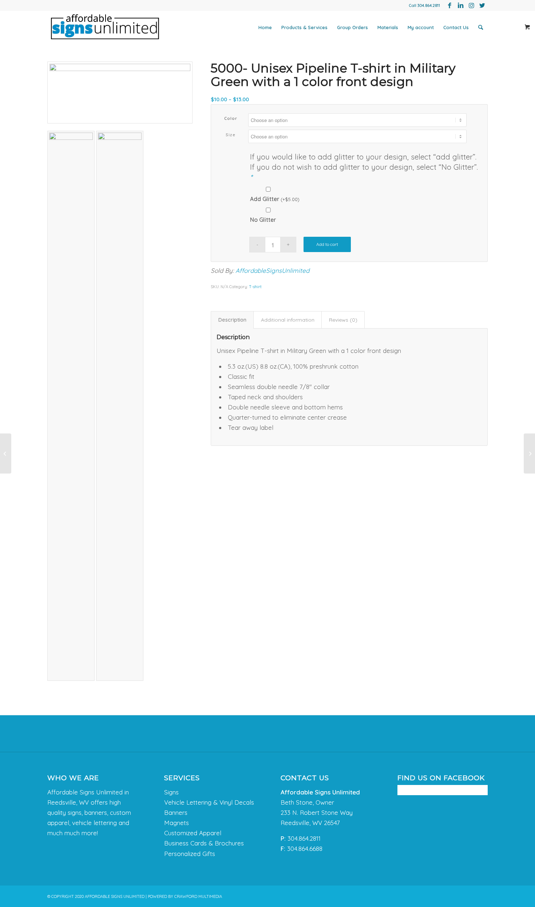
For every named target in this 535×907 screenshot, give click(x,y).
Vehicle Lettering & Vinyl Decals (209, 802)
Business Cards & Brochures (204, 843)
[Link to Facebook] (449, 5)
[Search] (480, 27)
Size (230, 134)
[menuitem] (265, 27)
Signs (171, 792)
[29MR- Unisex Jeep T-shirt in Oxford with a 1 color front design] (529, 453)
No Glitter (263, 219)
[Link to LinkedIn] (460, 5)
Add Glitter (275, 199)
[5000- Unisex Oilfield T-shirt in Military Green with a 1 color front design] (5, 453)
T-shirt (255, 286)
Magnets (176, 822)
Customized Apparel (192, 833)
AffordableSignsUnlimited (272, 270)
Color (231, 118)
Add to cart (327, 244)
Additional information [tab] (287, 320)
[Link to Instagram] (471, 5)
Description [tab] (232, 320)
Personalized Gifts (189, 853)
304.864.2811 (428, 5)
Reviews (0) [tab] (343, 320)
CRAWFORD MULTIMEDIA (198, 896)
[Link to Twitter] (482, 5)
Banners (175, 812)
